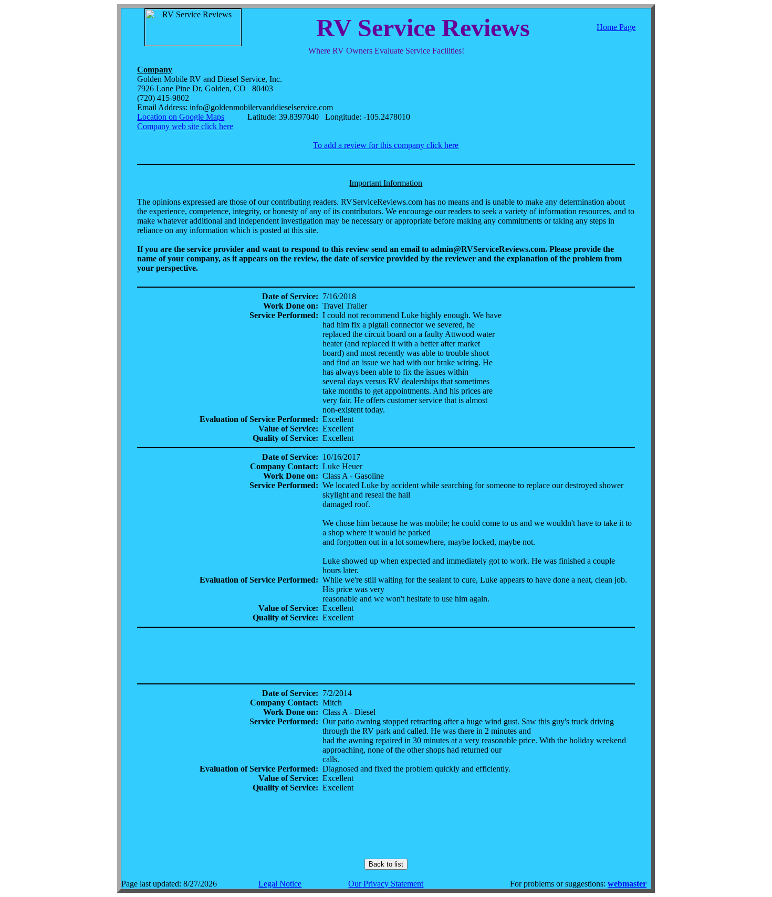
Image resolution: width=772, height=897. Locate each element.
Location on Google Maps (180, 116)
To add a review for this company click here (385, 145)
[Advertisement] (386, 655)
